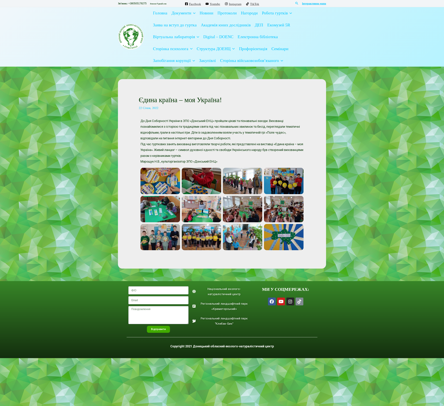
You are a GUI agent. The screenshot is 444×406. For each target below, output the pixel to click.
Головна (160, 13)
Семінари (279, 48)
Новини (206, 13)
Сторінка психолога (170, 48)
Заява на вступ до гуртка (175, 25)
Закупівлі (207, 60)
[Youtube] (281, 301)
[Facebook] (272, 301)
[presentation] (193, 13)
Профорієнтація (253, 48)
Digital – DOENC (218, 37)
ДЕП (259, 25)
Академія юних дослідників (226, 25)
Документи (181, 13)
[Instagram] (290, 301)
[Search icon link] (296, 3)
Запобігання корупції (172, 60)
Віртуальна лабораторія (174, 37)
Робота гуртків (275, 13)
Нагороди (249, 13)
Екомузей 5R (278, 25)
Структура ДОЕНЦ (213, 48)
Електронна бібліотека (258, 37)
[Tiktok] (299, 301)
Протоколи (227, 13)
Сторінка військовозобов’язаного (249, 60)
